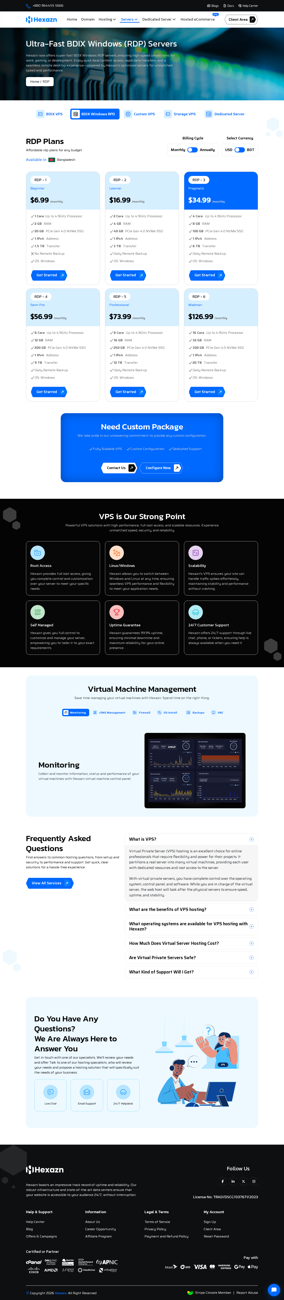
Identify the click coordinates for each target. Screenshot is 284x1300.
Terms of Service (157, 1221)
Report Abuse (247, 1292)
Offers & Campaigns (41, 1236)
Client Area (212, 1229)
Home (72, 19)
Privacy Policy (155, 1229)
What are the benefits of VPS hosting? (167, 909)
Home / (35, 81)
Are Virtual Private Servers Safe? (162, 957)
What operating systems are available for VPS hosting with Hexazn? (188, 926)
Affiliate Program (98, 1236)
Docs (230, 6)
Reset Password (216, 1236)
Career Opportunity (100, 1229)
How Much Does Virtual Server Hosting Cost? (174, 943)
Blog (29, 1229)
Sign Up (210, 1221)
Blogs (215, 6)
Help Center (250, 6)
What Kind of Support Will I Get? (161, 971)
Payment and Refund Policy (166, 1236)
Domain (88, 19)
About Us (92, 1221)
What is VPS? (142, 839)
